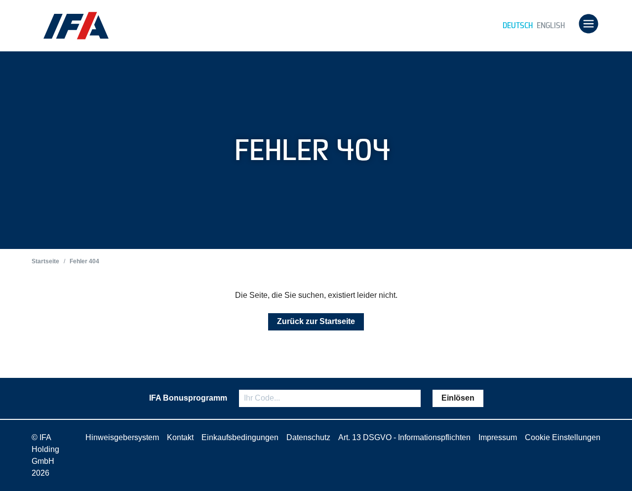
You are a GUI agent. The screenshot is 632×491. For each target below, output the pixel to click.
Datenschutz (308, 437)
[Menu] (588, 25)
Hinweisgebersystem (122, 437)
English (551, 25)
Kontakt (180, 437)
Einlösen (457, 398)
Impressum (497, 437)
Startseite (45, 261)
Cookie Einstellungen (562, 437)
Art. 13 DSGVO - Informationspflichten (404, 437)
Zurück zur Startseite (316, 321)
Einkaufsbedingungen (239, 437)
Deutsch (518, 25)
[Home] (76, 25)
